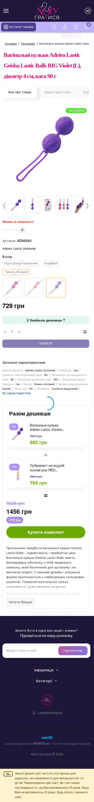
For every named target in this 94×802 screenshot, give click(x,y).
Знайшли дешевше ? (47, 320)
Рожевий (51, 263)
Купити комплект (46, 532)
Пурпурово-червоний (21, 263)
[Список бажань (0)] (75, 27)
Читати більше (20, 602)
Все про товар (19, 92)
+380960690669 (49, 713)
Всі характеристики (16, 393)
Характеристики (57, 92)
